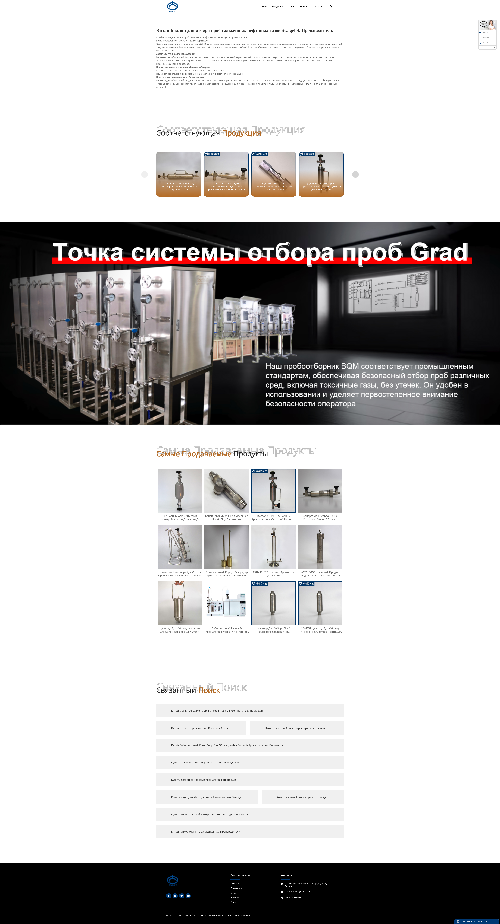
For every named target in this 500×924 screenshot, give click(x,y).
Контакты (235, 902)
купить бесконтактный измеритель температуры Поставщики (210, 814)
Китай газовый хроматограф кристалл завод (199, 728)
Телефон (486, 38)
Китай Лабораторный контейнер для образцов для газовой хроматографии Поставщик (227, 745)
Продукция (236, 888)
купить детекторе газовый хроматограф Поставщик (204, 780)
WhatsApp (486, 43)
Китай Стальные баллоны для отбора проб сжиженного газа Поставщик (217, 710)
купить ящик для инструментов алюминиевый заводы (206, 797)
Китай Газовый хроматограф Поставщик (302, 797)
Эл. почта (486, 32)
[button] (355, 174)
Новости (234, 897)
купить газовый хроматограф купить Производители (205, 762)
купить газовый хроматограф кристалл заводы (295, 728)
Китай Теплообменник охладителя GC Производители (205, 831)
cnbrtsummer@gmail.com (298, 891)
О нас (233, 893)
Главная (234, 883)
